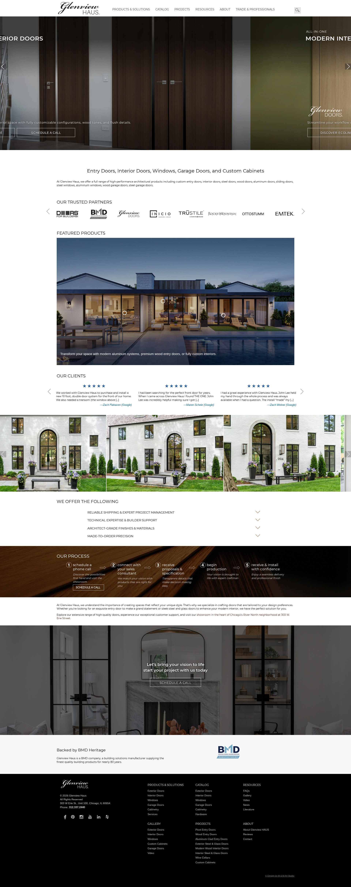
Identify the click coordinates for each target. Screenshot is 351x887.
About (225, 9)
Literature (248, 809)
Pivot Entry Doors (205, 829)
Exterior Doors (156, 790)
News (246, 804)
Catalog (162, 9)
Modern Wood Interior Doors (212, 848)
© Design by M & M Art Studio (279, 876)
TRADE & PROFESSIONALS (255, 9)
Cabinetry (153, 809)
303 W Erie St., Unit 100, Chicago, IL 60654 (85, 803)
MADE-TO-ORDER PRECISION (110, 536)
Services (152, 814)
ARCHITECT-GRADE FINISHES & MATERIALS (120, 528)
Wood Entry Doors (206, 834)
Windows (153, 800)
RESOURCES (204, 9)
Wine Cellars (202, 857)
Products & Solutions (131, 9)
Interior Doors (155, 795)
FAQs (246, 790)
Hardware (201, 814)
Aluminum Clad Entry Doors (211, 839)
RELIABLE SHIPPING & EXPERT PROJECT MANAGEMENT (130, 512)
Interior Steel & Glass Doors (211, 853)
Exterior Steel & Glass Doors (211, 843)
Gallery (247, 795)
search (297, 10)
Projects (182, 9)
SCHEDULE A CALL (146, 132)
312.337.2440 (77, 807)
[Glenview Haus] (64, 816)
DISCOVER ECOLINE (86, 132)
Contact (247, 839)
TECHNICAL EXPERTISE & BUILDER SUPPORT (122, 520)
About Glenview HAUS (256, 829)
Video (246, 800)
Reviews (248, 834)
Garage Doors (156, 804)
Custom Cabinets (157, 843)
